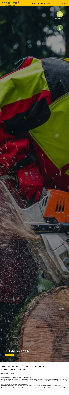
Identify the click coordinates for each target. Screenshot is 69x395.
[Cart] (67, 3)
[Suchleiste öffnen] (62, 3)
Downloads (41, 3)
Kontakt (49, 3)
